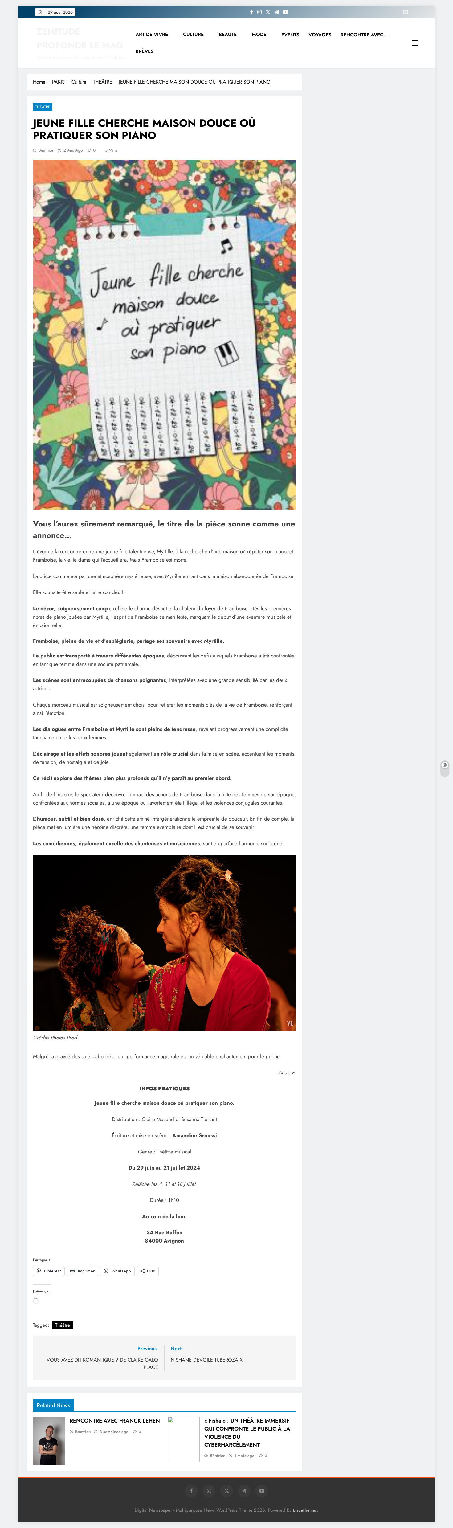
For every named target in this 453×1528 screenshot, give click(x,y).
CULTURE (193, 34)
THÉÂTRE (42, 106)
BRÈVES (144, 51)
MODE (259, 34)
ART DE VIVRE (152, 34)
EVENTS (290, 34)
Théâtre (62, 1325)
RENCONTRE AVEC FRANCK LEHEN (115, 1421)
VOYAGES (319, 34)
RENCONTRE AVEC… (364, 34)
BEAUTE (228, 34)
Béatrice (46, 150)
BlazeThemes (305, 1510)
